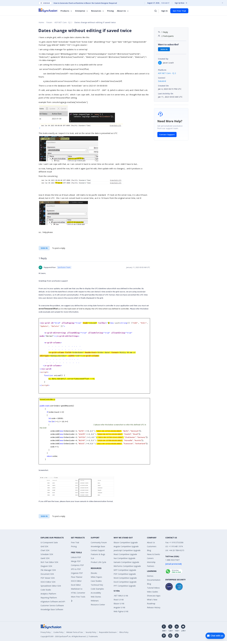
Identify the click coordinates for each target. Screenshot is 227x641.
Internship (151, 562)
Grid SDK (44, 546)
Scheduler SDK (47, 554)
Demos (150, 576)
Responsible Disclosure (108, 632)
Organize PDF (77, 573)
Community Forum (99, 542)
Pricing (110, 10)
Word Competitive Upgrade (125, 578)
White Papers (96, 577)
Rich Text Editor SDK (49, 562)
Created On (163, 85)
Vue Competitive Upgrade (124, 558)
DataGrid (162, 81)
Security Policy (91, 632)
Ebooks (94, 573)
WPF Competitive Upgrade (125, 570)
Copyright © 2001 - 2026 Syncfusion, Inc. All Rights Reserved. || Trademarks (69, 636)
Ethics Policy (123, 632)
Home (41, 22)
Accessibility (96, 593)
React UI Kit (119, 599)
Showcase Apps (153, 595)
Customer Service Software (52, 605)
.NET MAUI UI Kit (121, 595)
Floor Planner (76, 577)
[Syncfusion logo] (48, 10)
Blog (149, 550)
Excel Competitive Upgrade (125, 582)
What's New (152, 599)
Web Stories (96, 596)
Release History (153, 607)
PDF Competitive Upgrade (125, 574)
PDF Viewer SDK (48, 578)
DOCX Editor (76, 581)
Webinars (95, 600)
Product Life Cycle (98, 562)
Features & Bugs (98, 554)
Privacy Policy (46, 632)
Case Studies (96, 581)
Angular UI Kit (119, 607)
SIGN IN (44, 248)
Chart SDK (45, 550)
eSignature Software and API (53, 601)
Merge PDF (76, 561)
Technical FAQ (97, 585)
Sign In (164, 10)
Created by (163, 59)
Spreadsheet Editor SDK (51, 586)
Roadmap (151, 603)
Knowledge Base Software (52, 609)
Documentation (153, 580)
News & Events (153, 554)
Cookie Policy (58, 632)
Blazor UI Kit (119, 603)
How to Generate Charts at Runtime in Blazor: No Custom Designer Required (85, 3)
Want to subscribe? (168, 44)
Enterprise (80, 10)
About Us (121, 10)
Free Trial (75, 542)
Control (161, 78)
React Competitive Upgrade (125, 554)
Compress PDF (77, 565)
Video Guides (152, 591)
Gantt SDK (45, 558)
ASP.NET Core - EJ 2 (63, 22)
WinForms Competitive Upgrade (127, 566)
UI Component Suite (49, 542)
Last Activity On (165, 93)
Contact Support (167, 134)
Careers (150, 558)
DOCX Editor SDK (48, 582)
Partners (150, 566)
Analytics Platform (48, 593)
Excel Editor (76, 585)
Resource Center (98, 604)
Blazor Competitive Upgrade (126, 542)
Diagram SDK (46, 566)
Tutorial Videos (153, 588)
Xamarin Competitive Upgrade (126, 562)
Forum (49, 22)
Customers (151, 546)
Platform (162, 70)
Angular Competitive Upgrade (126, 546)
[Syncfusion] (51, 626)
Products (65, 10)
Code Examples (97, 589)
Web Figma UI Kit (121, 611)
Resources (96, 10)
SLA (92, 558)
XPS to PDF (76, 569)
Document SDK (47, 574)
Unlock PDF (76, 557)
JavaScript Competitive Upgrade (127, 550)
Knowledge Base (98, 546)
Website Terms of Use (74, 632)
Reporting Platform (49, 597)
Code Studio (46, 589)
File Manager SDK (48, 570)
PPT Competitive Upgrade (125, 586)
